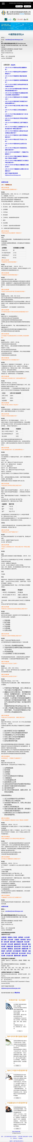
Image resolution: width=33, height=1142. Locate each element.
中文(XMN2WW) (27, 3)
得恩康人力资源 (12, 937)
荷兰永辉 (7, 953)
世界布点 (15, 1138)
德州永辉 (12, 942)
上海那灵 (16, 939)
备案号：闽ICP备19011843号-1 (16, 1141)
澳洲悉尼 (10, 948)
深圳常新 (23, 939)
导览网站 (20, 1138)
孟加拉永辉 (17, 948)
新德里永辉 (25, 948)
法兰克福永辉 (17, 951)
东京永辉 (26, 942)
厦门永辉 (4, 939)
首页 (2, 1136)
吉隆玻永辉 (9, 946)
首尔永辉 (4, 944)
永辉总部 (4, 937)
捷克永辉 (24, 955)
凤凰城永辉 (19, 942)
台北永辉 (27, 937)
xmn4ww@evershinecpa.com (14, 39)
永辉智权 (20, 937)
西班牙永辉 (14, 953)
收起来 (13, 65)
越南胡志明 (17, 944)
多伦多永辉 (9, 955)
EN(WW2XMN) (12, 3)
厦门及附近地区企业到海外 (10, 1136)
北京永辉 (10, 939)
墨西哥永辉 (17, 955)
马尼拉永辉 (25, 946)
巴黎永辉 (24, 951)
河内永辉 (10, 944)
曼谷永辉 (24, 944)
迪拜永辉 (9, 951)
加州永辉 (6, 942)
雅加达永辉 (17, 946)
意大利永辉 (22, 953)
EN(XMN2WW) (19, 3)
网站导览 (17, 992)
